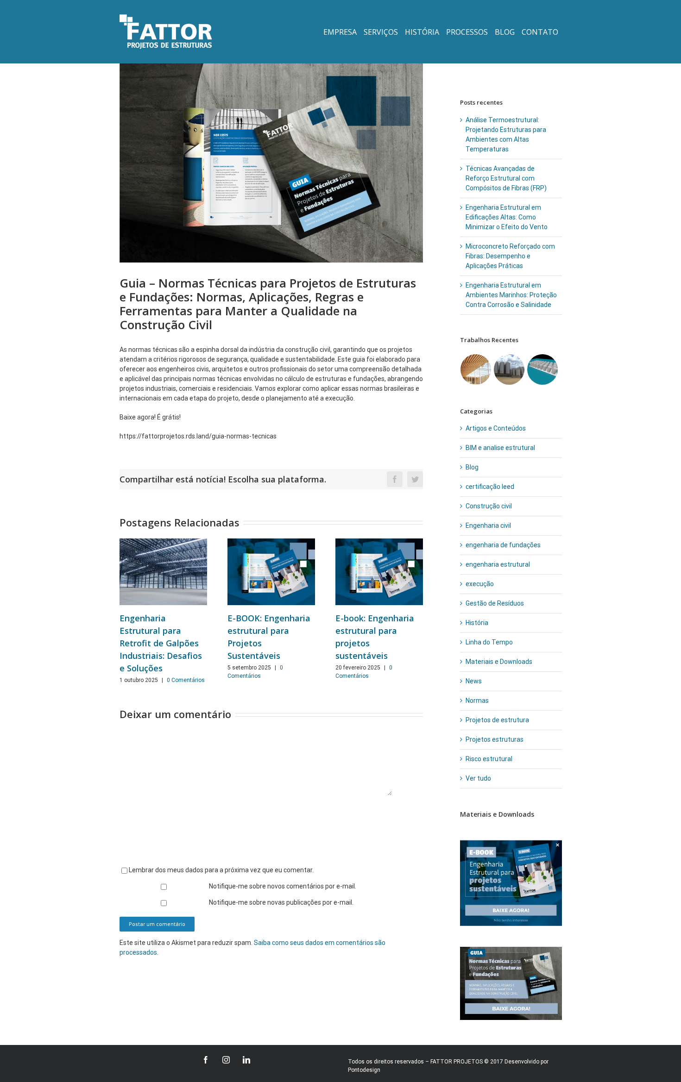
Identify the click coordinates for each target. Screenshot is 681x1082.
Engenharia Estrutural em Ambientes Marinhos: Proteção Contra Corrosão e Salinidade (511, 294)
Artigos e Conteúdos (496, 428)
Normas (477, 700)
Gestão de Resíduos (495, 603)
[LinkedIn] (246, 1060)
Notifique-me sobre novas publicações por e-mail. (281, 902)
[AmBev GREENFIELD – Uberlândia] (543, 369)
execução (480, 584)
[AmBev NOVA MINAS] (509, 369)
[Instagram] (226, 1060)
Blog (472, 467)
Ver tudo (478, 778)
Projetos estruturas (494, 739)
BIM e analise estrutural (500, 447)
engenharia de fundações (503, 545)
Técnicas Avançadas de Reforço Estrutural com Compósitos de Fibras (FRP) (506, 178)
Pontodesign (364, 1070)
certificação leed (490, 486)
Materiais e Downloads (499, 661)
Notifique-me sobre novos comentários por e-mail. (282, 886)
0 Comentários (186, 680)
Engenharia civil (488, 525)
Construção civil (489, 506)
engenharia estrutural (498, 564)
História (477, 622)
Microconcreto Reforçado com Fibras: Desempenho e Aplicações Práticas (510, 256)
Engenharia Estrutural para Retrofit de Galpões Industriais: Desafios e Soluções (161, 643)
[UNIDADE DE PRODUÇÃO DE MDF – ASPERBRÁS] (476, 369)
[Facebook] (206, 1060)
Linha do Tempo (489, 642)
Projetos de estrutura (497, 720)
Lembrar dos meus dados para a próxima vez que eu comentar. (221, 870)
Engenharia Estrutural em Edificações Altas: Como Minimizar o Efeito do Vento (507, 217)
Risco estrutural (489, 759)
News (474, 681)
